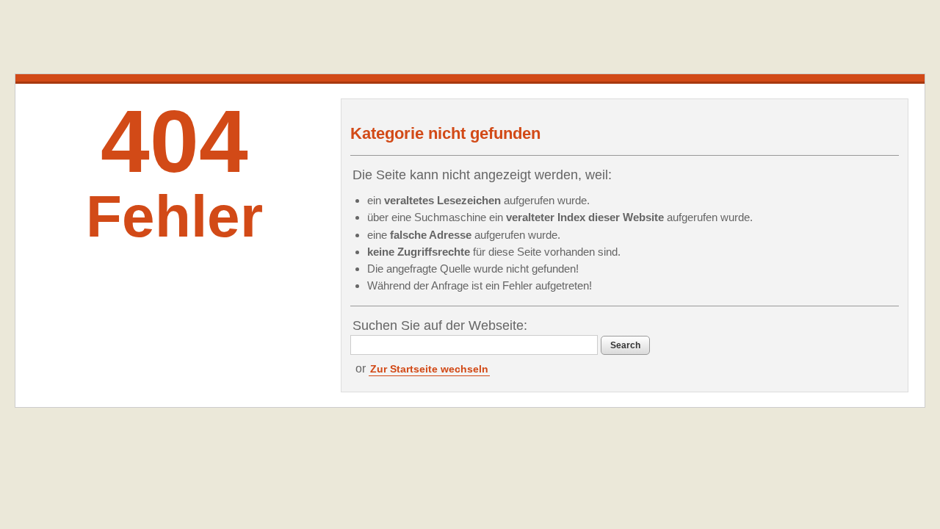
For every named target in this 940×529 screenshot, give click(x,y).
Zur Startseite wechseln (429, 369)
